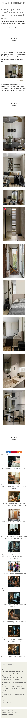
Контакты (4, 712)
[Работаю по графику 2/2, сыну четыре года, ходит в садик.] (14, 603)
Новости (14, 6)
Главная (7, 6)
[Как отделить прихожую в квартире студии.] (14, 520)
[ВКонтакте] (8, 452)
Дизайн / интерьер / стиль (14, 3)
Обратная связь (5, 716)
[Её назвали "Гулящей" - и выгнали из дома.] (14, 571)
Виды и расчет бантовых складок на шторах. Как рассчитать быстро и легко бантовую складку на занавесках (12, 677)
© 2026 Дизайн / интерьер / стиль (8, 710)
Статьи (20, 6)
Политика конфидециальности (7, 714)
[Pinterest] (14, 452)
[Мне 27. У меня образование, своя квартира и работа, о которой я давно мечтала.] (14, 619)
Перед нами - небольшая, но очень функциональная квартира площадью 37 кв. (13, 694)
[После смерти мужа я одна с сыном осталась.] (14, 654)
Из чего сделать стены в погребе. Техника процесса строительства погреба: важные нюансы (13, 688)
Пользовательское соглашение (12, 712)
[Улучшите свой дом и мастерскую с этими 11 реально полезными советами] (14, 466)
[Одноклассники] (19, 452)
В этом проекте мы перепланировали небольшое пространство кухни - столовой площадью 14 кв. (14, 700)
